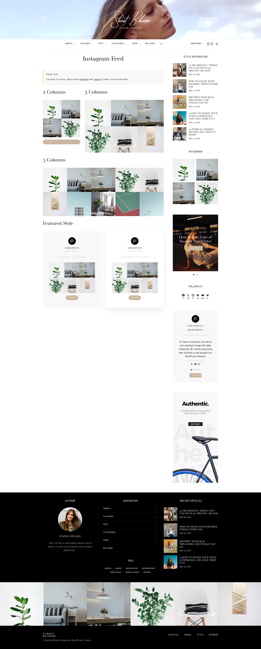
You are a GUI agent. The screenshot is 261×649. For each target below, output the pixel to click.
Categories (118, 43)
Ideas (108, 568)
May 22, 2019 (194, 139)
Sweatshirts (133, 572)
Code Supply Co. (72, 251)
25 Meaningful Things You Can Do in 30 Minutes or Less (203, 68)
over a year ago (195, 360)
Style (200, 635)
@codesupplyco (195, 330)
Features (85, 43)
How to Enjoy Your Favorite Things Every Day (203, 84)
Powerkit (84, 80)
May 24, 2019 (194, 75)
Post (101, 43)
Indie (119, 568)
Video (148, 572)
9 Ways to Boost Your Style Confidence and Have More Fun (203, 116)
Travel (188, 635)
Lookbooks (149, 568)
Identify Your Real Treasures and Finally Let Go (201, 100)
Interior (213, 635)
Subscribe (195, 43)
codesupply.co (72, 248)
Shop (134, 43)
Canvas (97, 80)
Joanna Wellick (70, 536)
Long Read (132, 568)
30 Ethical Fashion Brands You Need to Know (202, 132)
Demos (68, 43)
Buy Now (150, 43)
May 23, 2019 (194, 91)
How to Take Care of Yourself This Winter (195, 239)
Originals (116, 572)
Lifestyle (173, 635)
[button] (217, 44)
